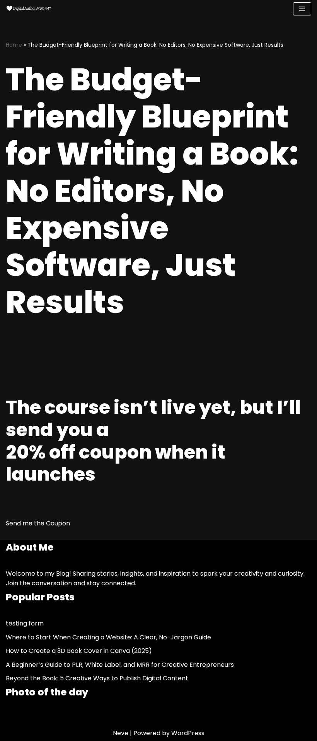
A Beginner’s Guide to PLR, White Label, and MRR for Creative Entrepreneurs (120, 664)
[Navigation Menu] (302, 8)
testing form (25, 623)
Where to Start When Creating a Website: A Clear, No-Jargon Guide (108, 637)
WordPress (188, 733)
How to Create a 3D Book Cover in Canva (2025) (79, 650)
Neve (120, 733)
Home (14, 45)
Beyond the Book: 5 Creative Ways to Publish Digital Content (97, 678)
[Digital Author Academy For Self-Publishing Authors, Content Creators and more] (29, 8)
